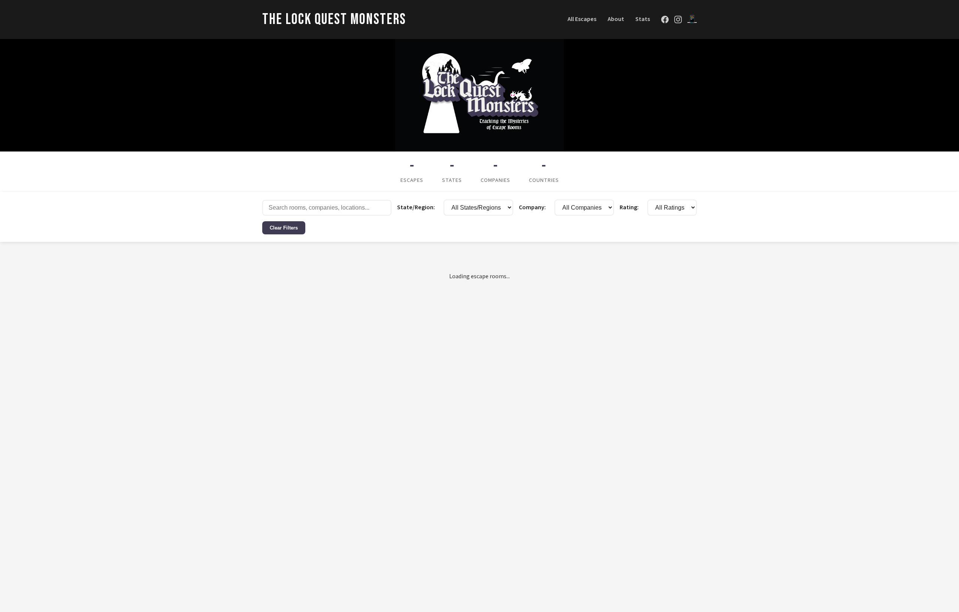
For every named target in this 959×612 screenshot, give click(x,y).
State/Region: (416, 207)
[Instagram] (678, 19)
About (616, 19)
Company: (532, 207)
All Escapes (582, 19)
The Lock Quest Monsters (334, 19)
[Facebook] (665, 19)
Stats (642, 19)
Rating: (629, 207)
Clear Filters (284, 228)
